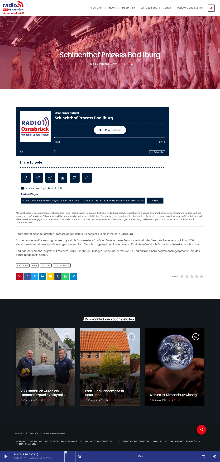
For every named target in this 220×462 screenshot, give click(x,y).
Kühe (34, 265)
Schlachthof (61, 265)
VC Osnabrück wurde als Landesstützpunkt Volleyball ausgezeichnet (42, 395)
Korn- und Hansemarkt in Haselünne (104, 393)
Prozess (45, 265)
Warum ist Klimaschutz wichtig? (173, 395)
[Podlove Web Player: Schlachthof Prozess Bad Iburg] (110, 158)
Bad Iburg (22, 265)
